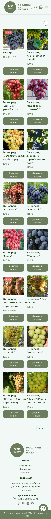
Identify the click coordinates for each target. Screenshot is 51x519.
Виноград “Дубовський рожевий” (35, 106)
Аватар (7, 52)
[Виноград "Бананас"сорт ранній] (37, 39)
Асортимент (25, 465)
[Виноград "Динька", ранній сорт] (13, 89)
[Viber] (23, 503)
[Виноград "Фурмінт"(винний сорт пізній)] (13, 382)
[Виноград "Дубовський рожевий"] (37, 89)
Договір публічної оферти (25, 486)
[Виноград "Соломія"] (13, 336)
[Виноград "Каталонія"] (37, 193)
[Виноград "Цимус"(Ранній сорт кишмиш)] (37, 382)
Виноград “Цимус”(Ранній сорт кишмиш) (37, 399)
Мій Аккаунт (25, 469)
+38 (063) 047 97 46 (28, 499)
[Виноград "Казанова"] (13, 193)
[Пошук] (30, 7)
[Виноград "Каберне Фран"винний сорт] (37, 139)
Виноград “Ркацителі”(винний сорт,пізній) (16, 303)
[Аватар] (13, 39)
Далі (41, 429)
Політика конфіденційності (26, 483)
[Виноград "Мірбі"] (13, 239)
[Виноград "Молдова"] (37, 239)
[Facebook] (32, 503)
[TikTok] (18, 503)
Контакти (26, 472)
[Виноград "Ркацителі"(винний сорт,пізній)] (13, 286)
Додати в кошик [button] (14, 71)
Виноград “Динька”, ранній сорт (10, 106)
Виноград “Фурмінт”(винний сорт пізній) (15, 399)
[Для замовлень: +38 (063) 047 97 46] (14, 497)
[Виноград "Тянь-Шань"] (37, 336)
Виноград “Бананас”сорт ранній (36, 56)
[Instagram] (28, 503)
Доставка (25, 490)
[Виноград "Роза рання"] (37, 286)
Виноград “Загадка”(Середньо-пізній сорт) (16, 156)
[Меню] (46, 7)
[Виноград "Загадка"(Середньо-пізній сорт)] (13, 139)
